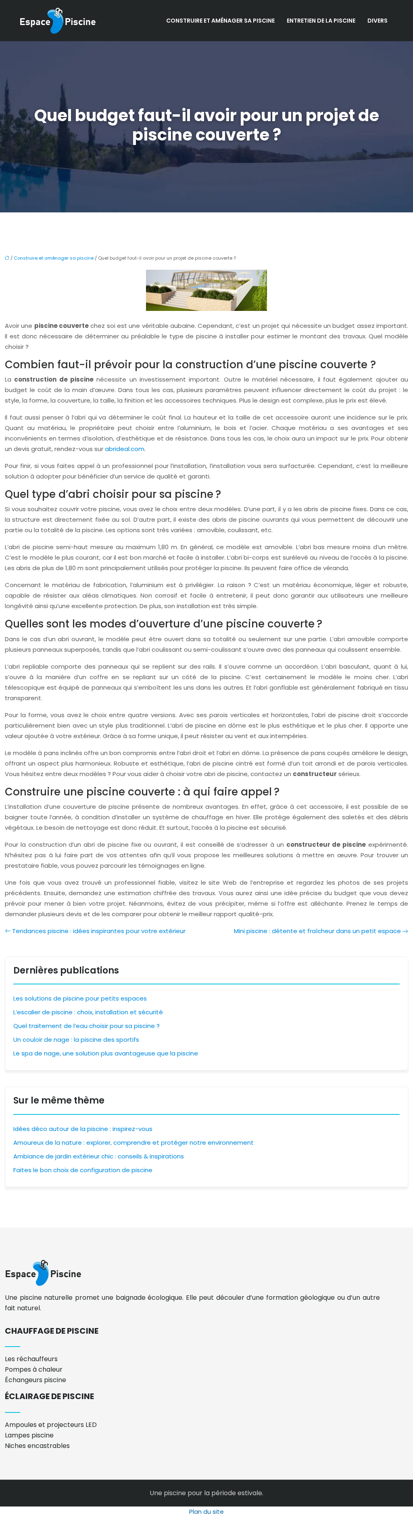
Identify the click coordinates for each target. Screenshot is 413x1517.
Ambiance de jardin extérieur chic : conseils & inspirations (98, 1156)
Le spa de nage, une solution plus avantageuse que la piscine (105, 1053)
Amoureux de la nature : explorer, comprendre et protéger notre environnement (133, 1142)
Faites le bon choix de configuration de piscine (82, 1170)
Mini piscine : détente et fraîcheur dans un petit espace (317, 931)
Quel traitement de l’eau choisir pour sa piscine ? (86, 1026)
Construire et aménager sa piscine (220, 21)
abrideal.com (124, 449)
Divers (377, 21)
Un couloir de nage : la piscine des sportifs (76, 1039)
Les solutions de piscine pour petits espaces (80, 998)
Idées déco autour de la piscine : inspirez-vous (82, 1129)
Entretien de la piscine (321, 21)
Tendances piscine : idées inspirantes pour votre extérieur (99, 931)
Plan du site (206, 1511)
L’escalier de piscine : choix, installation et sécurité (88, 1012)
